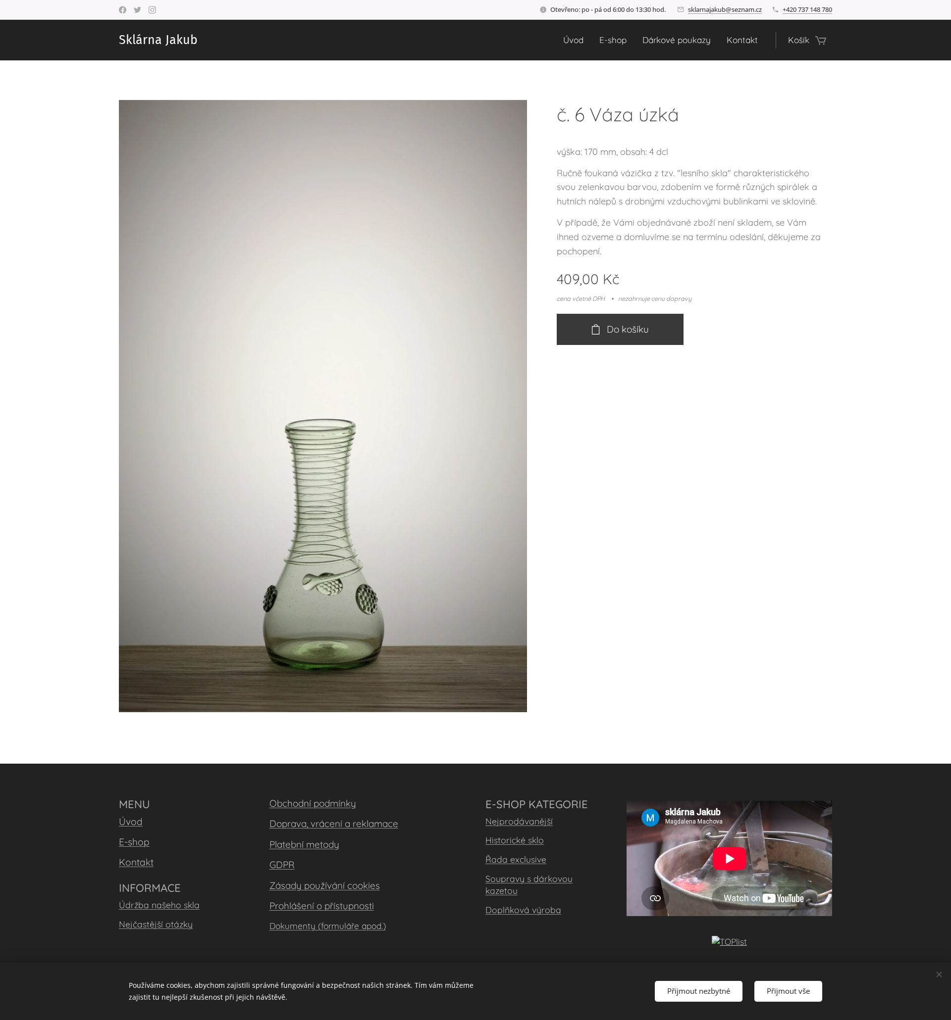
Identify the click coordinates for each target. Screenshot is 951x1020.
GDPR (282, 865)
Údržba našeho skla (159, 904)
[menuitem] (576, 40)
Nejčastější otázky (156, 924)
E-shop (134, 842)
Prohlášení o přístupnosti (321, 906)
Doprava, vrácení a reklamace (333, 823)
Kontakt (136, 862)
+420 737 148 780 (807, 9)
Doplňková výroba (523, 909)
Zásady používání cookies (324, 885)
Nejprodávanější (519, 821)
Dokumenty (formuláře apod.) (327, 926)
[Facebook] (122, 9)
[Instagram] (152, 9)
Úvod (131, 821)
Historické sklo (514, 839)
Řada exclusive (515, 859)
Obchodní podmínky (312, 803)
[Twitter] (137, 9)
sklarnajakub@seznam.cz (725, 9)
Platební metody (304, 844)
